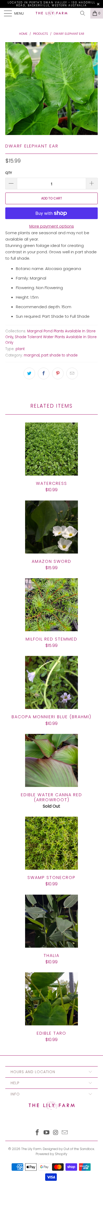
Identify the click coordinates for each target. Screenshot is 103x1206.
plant (20, 348)
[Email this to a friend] (72, 373)
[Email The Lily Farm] (65, 1133)
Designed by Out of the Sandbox (68, 1149)
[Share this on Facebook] (43, 373)
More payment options (51, 226)
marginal (32, 355)
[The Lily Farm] (51, 13)
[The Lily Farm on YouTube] (47, 1133)
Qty (8, 172)
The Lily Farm (31, 1149)
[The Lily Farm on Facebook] (37, 1133)
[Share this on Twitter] (29, 373)
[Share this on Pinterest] (58, 373)
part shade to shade (59, 355)
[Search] (84, 13)
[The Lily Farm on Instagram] (56, 1133)
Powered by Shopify (51, 1154)
